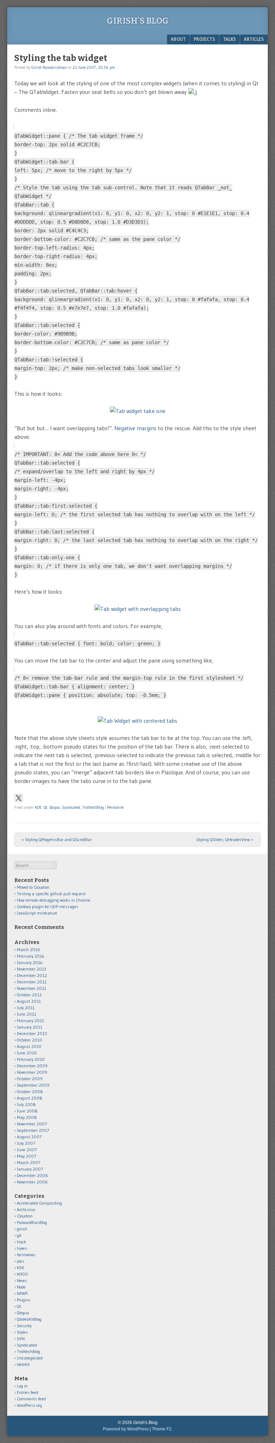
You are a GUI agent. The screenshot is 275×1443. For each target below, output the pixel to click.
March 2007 (28, 1162)
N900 (22, 1274)
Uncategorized (30, 1358)
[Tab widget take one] (137, 411)
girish (22, 1228)
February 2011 (30, 1020)
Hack (21, 1241)
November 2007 (32, 1123)
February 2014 (30, 956)
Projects (204, 39)
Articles (254, 39)
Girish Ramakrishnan (49, 67)
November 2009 (32, 1072)
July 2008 (26, 1104)
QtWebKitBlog (29, 1319)
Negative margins (135, 428)
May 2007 (26, 1156)
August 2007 (29, 1136)
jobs (20, 1261)
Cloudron (25, 1216)
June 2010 (27, 1052)
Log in (22, 1386)
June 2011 (26, 1014)
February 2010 (31, 1059)
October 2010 (29, 1040)
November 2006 (32, 1182)
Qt (45, 807)
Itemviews (26, 1254)
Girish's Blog (138, 21)
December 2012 (32, 975)
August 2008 (29, 1098)
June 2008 (27, 1111)
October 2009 (30, 1078)
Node (21, 1287)
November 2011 (31, 988)
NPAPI (22, 1293)
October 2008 (30, 1091)
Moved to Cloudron (33, 887)
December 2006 (32, 1175)
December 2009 (32, 1065)
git (19, 1235)
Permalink (115, 807)
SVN (21, 1338)
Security (24, 1325)
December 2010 (32, 1033)
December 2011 (32, 981)
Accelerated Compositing (39, 1203)
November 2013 (31, 969)
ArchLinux (26, 1209)
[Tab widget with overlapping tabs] (137, 608)
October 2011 (29, 994)
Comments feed (31, 1398)
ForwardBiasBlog (32, 1222)
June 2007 (27, 1149)
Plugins (23, 1299)
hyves (22, 1248)
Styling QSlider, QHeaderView (224, 839)
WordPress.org (29, 1405)
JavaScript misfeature (37, 913)
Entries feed (27, 1392)
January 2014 (30, 962)
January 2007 (30, 1169)
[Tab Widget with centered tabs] (137, 720)
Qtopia (54, 807)
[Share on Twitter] (18, 798)
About (178, 39)
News (22, 1280)
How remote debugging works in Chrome (53, 900)
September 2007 (33, 1130)
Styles (22, 1332)
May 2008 (27, 1117)
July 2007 (26, 1143)
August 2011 (29, 1001)
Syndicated (71, 807)
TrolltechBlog (93, 807)
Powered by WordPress (126, 1429)
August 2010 (29, 1046)
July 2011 (25, 1007)
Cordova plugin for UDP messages (47, 906)
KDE (38, 807)
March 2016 (28, 949)
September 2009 (33, 1085)
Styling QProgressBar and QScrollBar (57, 839)
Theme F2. (162, 1429)
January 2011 (29, 1027)
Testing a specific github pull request (51, 893)
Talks (229, 39)
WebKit (23, 1364)
